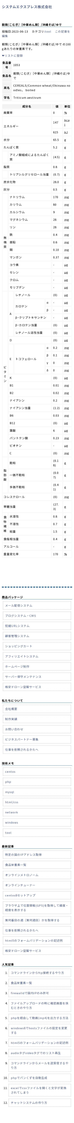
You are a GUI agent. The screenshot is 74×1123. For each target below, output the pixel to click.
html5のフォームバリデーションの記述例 (34, 940)
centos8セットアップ (20, 895)
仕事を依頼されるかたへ (22, 749)
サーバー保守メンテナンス (23, 677)
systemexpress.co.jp (37, 1120)
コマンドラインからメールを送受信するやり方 (39, 1065)
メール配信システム (18, 605)
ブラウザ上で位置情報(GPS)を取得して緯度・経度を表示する (36, 907)
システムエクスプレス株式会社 (27, 6)
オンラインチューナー (20, 885)
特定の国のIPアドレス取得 (23, 855)
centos (10, 771)
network (11, 812)
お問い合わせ (14, 729)
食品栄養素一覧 (15, 865)
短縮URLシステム (17, 626)
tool (48, 31)
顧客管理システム (17, 636)
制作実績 (11, 719)
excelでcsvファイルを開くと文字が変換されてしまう (38, 1090)
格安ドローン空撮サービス (23, 687)
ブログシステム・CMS (20, 616)
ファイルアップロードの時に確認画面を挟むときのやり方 (39, 1005)
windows (11, 822)
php (8, 782)
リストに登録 (12, 55)
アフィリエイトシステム (22, 656)
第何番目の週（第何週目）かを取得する (32, 920)
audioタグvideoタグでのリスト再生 (36, 1053)
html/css (11, 802)
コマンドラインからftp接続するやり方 (37, 973)
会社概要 (11, 709)
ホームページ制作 (17, 666)
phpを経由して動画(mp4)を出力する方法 (39, 1018)
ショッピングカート (18, 646)
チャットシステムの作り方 (29, 1103)
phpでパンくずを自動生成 (29, 1078)
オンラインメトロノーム (22, 875)
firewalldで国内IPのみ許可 (30, 993)
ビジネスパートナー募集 (22, 739)
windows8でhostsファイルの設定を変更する (39, 1030)
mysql (9, 792)
